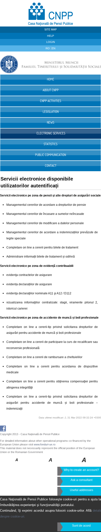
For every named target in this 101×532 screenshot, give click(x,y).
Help (50, 35)
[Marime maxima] (84, 463)
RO (48, 48)
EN (53, 48)
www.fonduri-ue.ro (44, 444)
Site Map (50, 29)
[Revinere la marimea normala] (16, 463)
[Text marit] (50, 463)
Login (50, 41)
